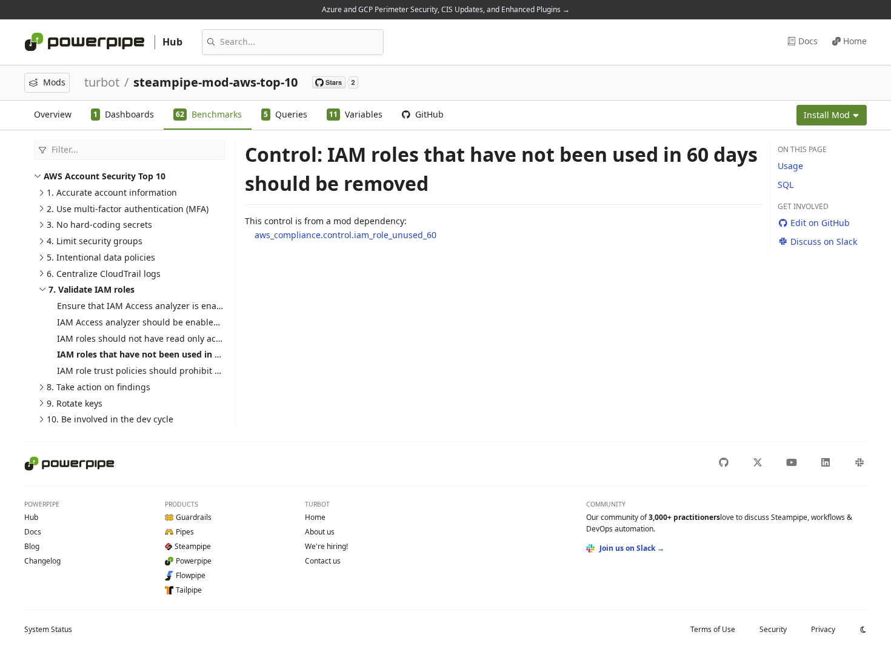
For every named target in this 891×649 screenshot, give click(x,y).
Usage (790, 165)
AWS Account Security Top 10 (104, 176)
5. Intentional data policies (101, 257)
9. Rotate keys (74, 403)
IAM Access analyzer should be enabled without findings (172, 322)
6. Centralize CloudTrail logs (104, 273)
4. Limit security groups (94, 241)
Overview (53, 114)
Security (773, 629)
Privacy (823, 629)
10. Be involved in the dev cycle (110, 419)
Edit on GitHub (820, 222)
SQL (785, 184)
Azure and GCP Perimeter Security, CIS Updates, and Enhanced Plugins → (446, 9)
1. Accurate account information (112, 192)
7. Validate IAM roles (91, 289)
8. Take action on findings (98, 387)
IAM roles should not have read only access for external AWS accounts (199, 338)
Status (48, 629)
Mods (54, 82)
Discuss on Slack (823, 241)
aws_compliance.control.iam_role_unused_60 (345, 235)
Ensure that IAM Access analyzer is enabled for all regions (175, 305)
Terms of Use (712, 629)
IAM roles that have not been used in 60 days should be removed (193, 354)
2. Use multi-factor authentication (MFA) (128, 209)
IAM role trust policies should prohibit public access (163, 370)
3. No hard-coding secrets (99, 224)
